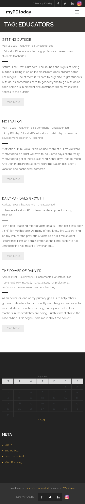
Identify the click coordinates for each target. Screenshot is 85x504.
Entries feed (12, 450)
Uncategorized (44, 45)
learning (37, 51)
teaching (38, 137)
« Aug (41, 419)
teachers (39, 287)
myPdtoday (55, 133)
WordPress (69, 488)
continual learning (14, 282)
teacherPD (19, 56)
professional (62, 282)
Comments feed (14, 456)
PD (28, 210)
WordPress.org (13, 462)
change (8, 210)
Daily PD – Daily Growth (23, 198)
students (7, 56)
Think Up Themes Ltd (37, 488)
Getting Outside (16, 39)
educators (25, 51)
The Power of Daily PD (22, 271)
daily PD (31, 282)
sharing (67, 210)
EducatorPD (11, 51)
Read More (13, 102)
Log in (8, 444)
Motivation (12, 121)
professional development (58, 51)
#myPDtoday (11, 133)
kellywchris (26, 45)
